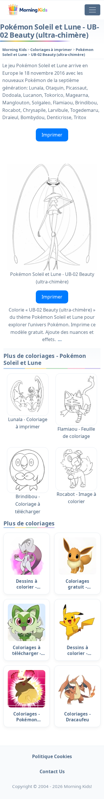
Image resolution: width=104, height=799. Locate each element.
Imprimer (52, 135)
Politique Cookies (52, 756)
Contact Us (52, 771)
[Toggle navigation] (92, 10)
